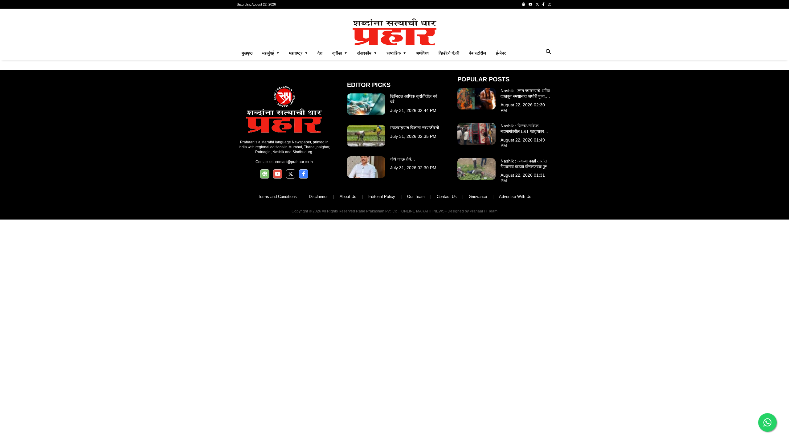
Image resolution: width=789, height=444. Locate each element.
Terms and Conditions (277, 196)
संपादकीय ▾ (367, 53)
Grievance (478, 196)
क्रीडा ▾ (339, 53)
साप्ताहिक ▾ (396, 53)
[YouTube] (530, 4)
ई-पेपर (501, 53)
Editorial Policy (381, 196)
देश (319, 53)
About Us (348, 196)
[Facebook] (543, 4)
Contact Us (447, 196)
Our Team (416, 196)
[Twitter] (537, 4)
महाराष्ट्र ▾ (298, 53)
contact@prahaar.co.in (294, 162)
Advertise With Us (515, 196)
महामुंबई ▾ (270, 53)
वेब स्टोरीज (477, 53)
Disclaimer (318, 196)
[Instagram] (549, 4)
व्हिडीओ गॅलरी (449, 53)
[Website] (523, 4)
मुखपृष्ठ (247, 53)
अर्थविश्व (422, 53)
